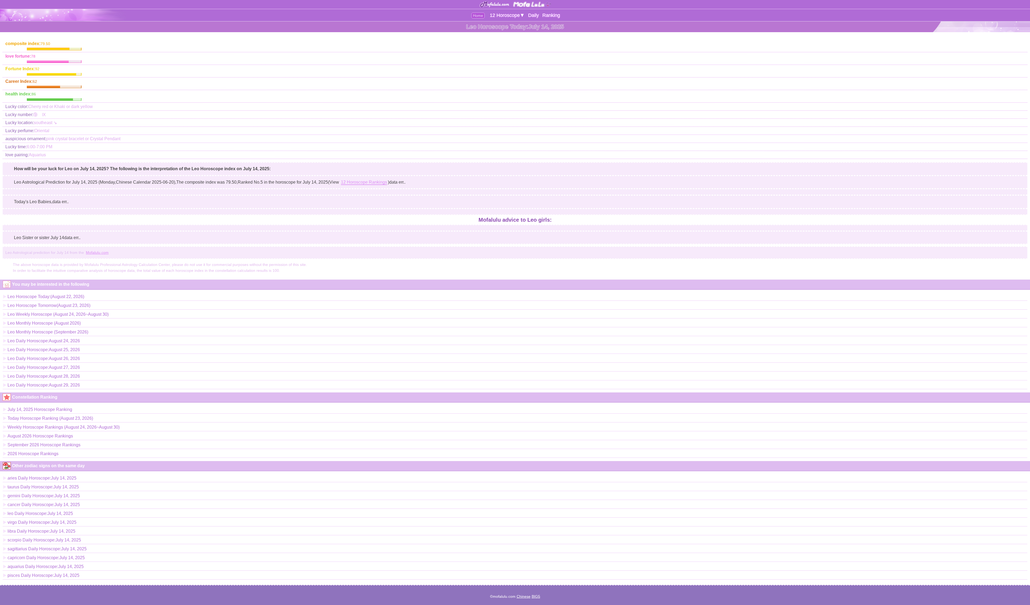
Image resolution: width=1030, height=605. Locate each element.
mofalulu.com (504, 596)
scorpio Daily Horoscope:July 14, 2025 (44, 540)
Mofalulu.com (97, 252)
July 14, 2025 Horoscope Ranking (40, 409)
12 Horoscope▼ (507, 15)
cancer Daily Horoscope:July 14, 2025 (44, 504)
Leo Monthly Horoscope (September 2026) (48, 332)
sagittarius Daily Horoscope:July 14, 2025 (47, 549)
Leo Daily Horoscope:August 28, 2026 (44, 376)
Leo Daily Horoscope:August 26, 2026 (44, 358)
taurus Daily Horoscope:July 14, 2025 (43, 487)
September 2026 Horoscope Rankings (44, 445)
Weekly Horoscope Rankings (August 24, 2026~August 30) (64, 427)
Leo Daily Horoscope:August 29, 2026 (44, 385)
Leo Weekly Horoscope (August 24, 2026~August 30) (58, 314)
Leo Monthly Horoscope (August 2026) (44, 323)
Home (478, 15)
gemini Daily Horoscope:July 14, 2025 (44, 495)
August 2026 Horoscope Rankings (40, 436)
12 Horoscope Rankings (364, 182)
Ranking (551, 15)
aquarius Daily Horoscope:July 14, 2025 (46, 566)
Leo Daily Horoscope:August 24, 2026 (44, 341)
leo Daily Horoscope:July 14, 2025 (40, 513)
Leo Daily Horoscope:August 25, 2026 (44, 349)
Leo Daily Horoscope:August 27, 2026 (44, 367)
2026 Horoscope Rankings (33, 453)
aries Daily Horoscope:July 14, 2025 (42, 478)
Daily (533, 15)
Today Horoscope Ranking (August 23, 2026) (50, 418)
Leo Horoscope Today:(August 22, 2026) (46, 296)
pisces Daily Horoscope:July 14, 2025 (43, 575)
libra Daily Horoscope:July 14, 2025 (41, 531)
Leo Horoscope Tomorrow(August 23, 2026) (49, 305)
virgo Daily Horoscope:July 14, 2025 (42, 522)
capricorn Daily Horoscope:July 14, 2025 (46, 557)
